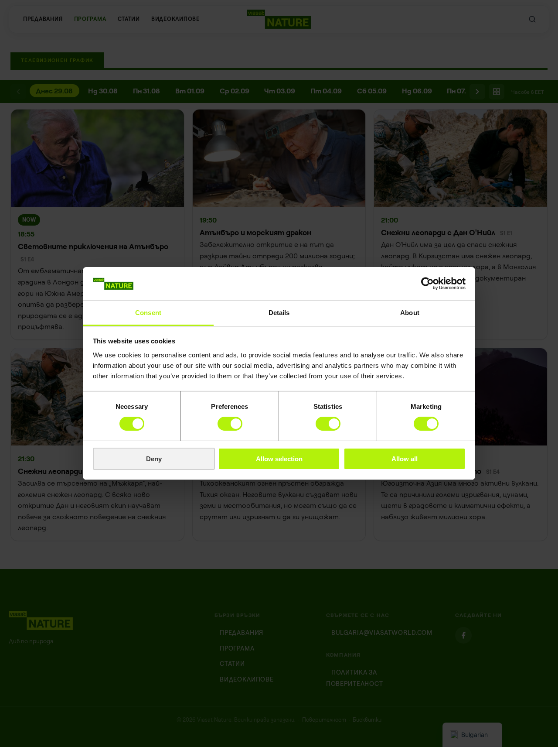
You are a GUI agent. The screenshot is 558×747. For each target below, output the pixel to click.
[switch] (230, 424)
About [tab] (409, 312)
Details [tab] (279, 312)
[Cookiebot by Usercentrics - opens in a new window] (427, 283)
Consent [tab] (148, 312)
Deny (154, 459)
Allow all (404, 459)
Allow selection (279, 459)
